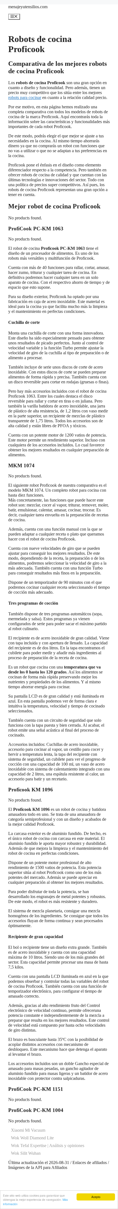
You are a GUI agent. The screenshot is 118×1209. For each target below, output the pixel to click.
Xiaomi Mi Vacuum (28, 1130)
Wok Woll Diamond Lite (32, 1138)
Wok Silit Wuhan (26, 1153)
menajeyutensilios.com (27, 6)
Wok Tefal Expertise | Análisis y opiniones (47, 1145)
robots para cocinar (24, 97)
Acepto (95, 1197)
